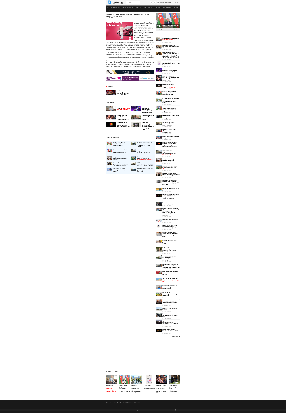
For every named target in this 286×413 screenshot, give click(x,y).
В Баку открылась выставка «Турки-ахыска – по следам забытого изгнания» (169, 131)
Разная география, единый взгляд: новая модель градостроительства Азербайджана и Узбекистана (170, 117)
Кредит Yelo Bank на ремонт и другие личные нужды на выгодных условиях (171, 242)
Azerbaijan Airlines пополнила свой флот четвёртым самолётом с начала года (145, 170)
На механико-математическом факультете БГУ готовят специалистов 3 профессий (169, 227)
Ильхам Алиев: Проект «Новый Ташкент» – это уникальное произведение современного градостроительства (120, 151)
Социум (124, 7)
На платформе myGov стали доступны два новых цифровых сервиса (120, 170)
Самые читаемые (112, 371)
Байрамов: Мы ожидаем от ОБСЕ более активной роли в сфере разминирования (170, 287)
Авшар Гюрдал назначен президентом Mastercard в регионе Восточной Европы (148, 117)
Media (108, 10)
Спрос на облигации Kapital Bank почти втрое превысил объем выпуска (170, 273)
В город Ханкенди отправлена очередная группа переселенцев (170, 203)
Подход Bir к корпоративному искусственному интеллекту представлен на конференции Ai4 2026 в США (148, 126)
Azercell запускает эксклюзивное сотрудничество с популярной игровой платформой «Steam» (147, 109)
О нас (161, 410)
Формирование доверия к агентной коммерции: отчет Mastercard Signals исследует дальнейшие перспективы (171, 301)
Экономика (130, 7)
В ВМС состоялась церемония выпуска (169, 308)
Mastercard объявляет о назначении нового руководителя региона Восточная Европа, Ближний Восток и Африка (171, 249)
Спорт (163, 7)
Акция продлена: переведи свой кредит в (170, 280)
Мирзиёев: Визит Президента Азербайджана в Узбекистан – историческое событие (119, 144)
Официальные (116, 7)
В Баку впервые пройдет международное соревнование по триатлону (170, 86)
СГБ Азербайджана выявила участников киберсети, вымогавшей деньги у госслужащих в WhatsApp (145, 164)
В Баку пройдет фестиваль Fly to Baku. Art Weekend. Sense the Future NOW (171, 63)
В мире (144, 7)
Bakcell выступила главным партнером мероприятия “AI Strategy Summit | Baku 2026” (123, 92)
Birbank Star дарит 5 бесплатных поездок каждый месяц (170, 220)
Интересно (175, 7)
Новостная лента (162, 34)
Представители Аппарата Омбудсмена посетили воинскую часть (170, 315)
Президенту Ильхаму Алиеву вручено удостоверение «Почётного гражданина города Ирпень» (121, 164)
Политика (109, 7)
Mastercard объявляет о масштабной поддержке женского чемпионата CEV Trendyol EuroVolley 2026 (123, 117)
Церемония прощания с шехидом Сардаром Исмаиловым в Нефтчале (171, 137)
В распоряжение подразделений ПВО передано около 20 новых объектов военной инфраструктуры (171, 266)
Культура (150, 7)
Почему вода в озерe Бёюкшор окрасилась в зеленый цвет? (145, 158)
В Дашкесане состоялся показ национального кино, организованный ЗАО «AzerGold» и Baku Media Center (170, 323)
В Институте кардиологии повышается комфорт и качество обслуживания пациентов (170, 47)
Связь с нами (167, 410)
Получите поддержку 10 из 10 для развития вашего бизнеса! (170, 189)
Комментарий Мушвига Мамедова (123, 109)
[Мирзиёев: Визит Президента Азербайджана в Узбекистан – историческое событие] (124, 383)
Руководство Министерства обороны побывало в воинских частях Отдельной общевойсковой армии (170, 234)
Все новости (175, 336)
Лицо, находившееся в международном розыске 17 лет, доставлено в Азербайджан (144, 151)
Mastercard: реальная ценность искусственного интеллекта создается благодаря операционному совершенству (123, 125)
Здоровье (168, 7)
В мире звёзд (157, 7)
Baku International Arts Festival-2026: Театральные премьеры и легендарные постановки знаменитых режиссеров (171, 196)
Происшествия (137, 7)
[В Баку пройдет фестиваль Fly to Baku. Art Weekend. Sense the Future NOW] (149, 383)
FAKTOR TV (111, 86)
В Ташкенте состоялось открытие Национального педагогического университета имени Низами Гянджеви (144, 144)
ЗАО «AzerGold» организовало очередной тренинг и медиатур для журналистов (170, 294)
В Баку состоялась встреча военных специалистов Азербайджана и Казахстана (121, 158)
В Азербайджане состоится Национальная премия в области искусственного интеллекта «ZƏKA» (171, 331)
